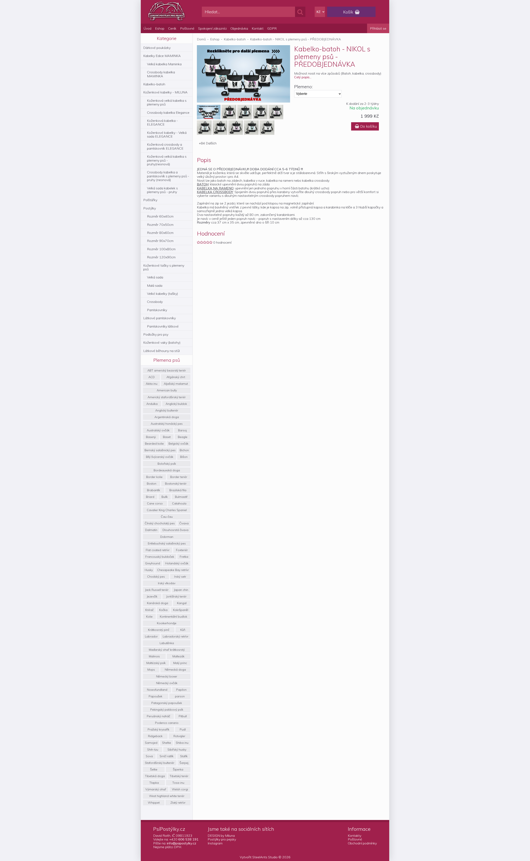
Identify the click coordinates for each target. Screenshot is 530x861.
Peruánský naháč (158, 716)
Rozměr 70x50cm (160, 225)
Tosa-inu (178, 783)
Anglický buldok (176, 404)
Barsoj (182, 430)
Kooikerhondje (166, 623)
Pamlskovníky (157, 310)
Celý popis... (302, 77)
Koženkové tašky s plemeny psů (163, 267)
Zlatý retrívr (178, 802)
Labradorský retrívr (175, 636)
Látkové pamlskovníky (159, 318)
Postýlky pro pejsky (222, 839)
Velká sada (155, 277)
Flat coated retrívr (158, 550)
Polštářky (150, 200)
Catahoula (179, 503)
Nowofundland (157, 690)
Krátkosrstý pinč (158, 630)
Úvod (147, 28)
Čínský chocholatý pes (160, 523)
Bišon (184, 457)
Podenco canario (166, 723)
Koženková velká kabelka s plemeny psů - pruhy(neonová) (167, 160)
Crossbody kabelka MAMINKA (161, 74)
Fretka (184, 557)
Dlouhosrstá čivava (175, 530)
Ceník (172, 28)
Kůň (182, 630)
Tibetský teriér (179, 776)
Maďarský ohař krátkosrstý (167, 650)
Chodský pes (156, 576)
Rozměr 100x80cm (161, 249)
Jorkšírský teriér (176, 596)
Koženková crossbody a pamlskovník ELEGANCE (165, 146)
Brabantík (153, 490)
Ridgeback (155, 736)
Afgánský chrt (175, 377)
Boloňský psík (167, 464)
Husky (149, 570)
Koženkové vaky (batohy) (162, 342)
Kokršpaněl (180, 610)
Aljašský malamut (176, 384)
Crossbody (155, 302)
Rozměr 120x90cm (161, 257)
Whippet (154, 802)
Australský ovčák (158, 430)
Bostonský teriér (176, 483)
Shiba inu (182, 743)
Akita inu (151, 384)
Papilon (181, 690)
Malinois (154, 656)
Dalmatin (151, 530)
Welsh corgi (180, 789)
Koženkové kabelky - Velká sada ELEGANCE (167, 134)
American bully (167, 390)
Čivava (184, 523)
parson (180, 696)
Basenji (151, 437)
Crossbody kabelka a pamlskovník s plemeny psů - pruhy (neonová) (168, 176)
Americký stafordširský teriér (167, 397)
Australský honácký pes (167, 424)
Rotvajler (179, 736)
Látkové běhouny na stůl (161, 351)
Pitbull (183, 716)
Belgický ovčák (178, 443)
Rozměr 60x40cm (160, 216)
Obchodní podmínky (362, 843)
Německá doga (175, 669)
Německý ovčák (166, 683)
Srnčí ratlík (166, 756)
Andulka (152, 404)
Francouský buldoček (159, 557)
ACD (151, 377)
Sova (149, 756)
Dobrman (166, 537)
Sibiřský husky (176, 749)
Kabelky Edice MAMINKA (162, 56)
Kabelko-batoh (154, 84)
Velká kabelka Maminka (164, 64)
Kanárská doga (157, 603)
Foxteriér (182, 550)
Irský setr (180, 576)
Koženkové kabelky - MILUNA (165, 92)
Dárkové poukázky (157, 48)
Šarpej (183, 763)
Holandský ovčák (176, 563)
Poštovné (187, 28)
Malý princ (180, 663)
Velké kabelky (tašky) (162, 293)
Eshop (159, 28)
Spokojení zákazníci (212, 28)
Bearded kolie (154, 443)
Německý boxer (166, 676)
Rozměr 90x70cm (160, 241)
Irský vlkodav (166, 583)
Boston (151, 483)
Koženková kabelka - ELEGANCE (162, 122)
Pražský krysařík (158, 729)
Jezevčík (152, 596)
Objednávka (239, 28)
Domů (201, 39)
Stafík (184, 756)
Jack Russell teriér (157, 590)
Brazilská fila (177, 490)
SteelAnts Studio (265, 857)
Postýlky (149, 208)
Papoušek (155, 696)
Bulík (164, 497)
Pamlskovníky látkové (163, 326)
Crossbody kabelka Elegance (168, 112)
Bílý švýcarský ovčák (159, 457)
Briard (150, 497)
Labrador (151, 636)
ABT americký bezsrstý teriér (166, 370)
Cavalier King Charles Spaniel (167, 510)
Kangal (182, 603)
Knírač (149, 610)
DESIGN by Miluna (221, 835)
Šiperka (178, 769)
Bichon (184, 450)
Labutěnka (167, 643)
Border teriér (178, 477)
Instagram (215, 843)
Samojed (151, 743)
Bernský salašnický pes (160, 450)
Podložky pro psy (155, 334)
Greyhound (152, 563)
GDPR (272, 28)
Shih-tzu (152, 749)
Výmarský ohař (155, 789)
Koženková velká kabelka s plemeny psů (167, 102)
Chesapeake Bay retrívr (173, 570)
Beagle (182, 437)
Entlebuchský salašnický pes (167, 543)
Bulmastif (181, 497)
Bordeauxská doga (167, 470)
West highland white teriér (166, 796)
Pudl (183, 729)
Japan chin (181, 590)
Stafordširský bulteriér (159, 763)
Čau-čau (167, 517)
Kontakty (354, 835)
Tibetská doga (155, 776)
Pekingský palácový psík (166, 709)
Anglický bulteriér (166, 410)
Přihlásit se (378, 28)
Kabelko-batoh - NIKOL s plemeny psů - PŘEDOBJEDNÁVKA (295, 39)
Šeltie (153, 769)
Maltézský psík (156, 663)
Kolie (149, 616)
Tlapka (154, 783)
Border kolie (154, 477)
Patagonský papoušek (166, 703)
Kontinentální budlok (173, 616)
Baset (167, 437)
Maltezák (178, 656)
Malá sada (154, 285)
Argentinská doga (166, 417)
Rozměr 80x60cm (160, 233)
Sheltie (166, 743)
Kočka (163, 610)
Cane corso (155, 503)
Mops (151, 669)
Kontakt (258, 28)
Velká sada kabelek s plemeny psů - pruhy (162, 190)
